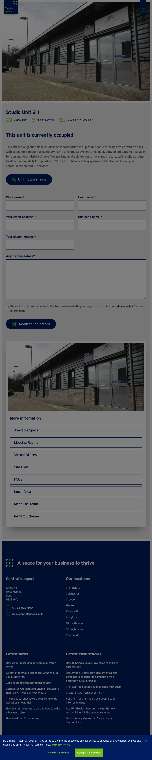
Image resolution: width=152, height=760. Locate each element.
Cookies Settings (59, 752)
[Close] (145, 741)
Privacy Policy (61, 744)
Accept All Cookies (89, 752)
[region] (76, 747)
